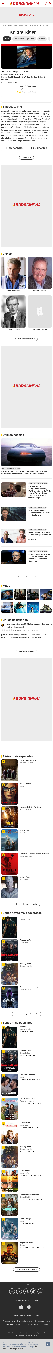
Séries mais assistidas (21, 25)
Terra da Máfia (25, 940)
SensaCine (39, 1321)
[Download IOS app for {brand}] (22, 1307)
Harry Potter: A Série (28, 760)
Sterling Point (25, 964)
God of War (24, 830)
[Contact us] (40, 1291)
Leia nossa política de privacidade (20, 1348)
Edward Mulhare (13, 329)
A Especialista (25, 784)
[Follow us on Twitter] (19, 1291)
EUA (15, 82)
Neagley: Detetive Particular (31, 807)
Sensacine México (35, 1324)
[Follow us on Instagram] (26, 1291)
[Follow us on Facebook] (12, 1291)
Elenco (7, 253)
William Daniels (30, 77)
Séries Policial (33, 25)
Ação (19, 72)
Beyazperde (10, 1324)
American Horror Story (29, 987)
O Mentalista (25, 1123)
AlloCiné (6, 1321)
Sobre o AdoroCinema (10, 1333)
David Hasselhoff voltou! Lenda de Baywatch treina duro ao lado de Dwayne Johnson (39, 535)
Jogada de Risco (26, 1243)
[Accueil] (24, 3)
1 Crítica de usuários (26, 651)
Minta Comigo (25, 1219)
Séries (10, 25)
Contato (22, 1333)
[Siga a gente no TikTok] (33, 1291)
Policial (26, 72)
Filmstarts (21, 1321)
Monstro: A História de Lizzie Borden (34, 854)
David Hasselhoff (15, 77)
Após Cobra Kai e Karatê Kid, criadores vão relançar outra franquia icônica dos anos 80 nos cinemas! (24, 472)
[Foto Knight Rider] (7, 594)
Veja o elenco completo (26, 339)
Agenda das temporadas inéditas (26, 1014)
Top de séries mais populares (26, 1269)
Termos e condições (35, 1333)
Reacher (23, 917)
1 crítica (9, 627)
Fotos (6, 585)
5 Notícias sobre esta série (26, 577)
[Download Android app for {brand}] (30, 1307)
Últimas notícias (13, 434)
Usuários (21, 86)
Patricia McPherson (39, 329)
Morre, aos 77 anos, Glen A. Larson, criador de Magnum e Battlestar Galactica (39, 557)
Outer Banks (25, 1171)
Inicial (4, 25)
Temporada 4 (26, 157)
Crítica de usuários (15, 619)
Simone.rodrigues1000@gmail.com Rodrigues (29, 624)
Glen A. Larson (16, 74)
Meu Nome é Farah (27, 1075)
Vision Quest (25, 877)
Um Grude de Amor (27, 1099)
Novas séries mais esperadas (27, 904)
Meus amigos (32, 86)
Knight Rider (23, 32)
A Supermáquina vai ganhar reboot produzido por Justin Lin (39, 512)
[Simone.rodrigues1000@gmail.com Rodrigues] (2, 625)
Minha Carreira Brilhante (29, 1195)
